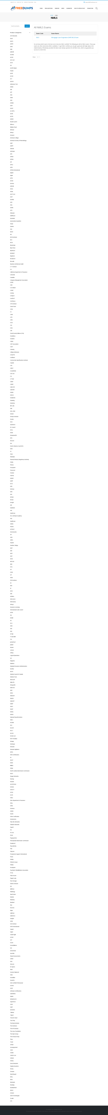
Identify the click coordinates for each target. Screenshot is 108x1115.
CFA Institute (13, 304)
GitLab (11, 499)
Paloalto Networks (14, 824)
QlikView (12, 889)
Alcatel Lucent (13, 121)
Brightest (12, 256)
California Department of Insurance (18, 272)
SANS (11, 921)
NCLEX (11, 733)
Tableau (12, 1012)
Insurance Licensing (15, 607)
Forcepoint (12, 467)
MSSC (11, 693)
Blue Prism (12, 248)
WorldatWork (13, 1087)
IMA (11, 593)
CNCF (11, 346)
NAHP (11, 709)
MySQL (12, 698)
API (11, 162)
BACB (11, 232)
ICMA (11, 572)
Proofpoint (12, 867)
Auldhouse (12, 215)
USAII (11, 1050)
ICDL (11, 567)
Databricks (12, 397)
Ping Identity (13, 846)
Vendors (57, 8)
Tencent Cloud (13, 1018)
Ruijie (11, 910)
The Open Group (14, 1034)
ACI (11, 65)
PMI (11, 848)
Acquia (11, 70)
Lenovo (12, 650)
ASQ (11, 205)
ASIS (11, 202)
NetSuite (12, 746)
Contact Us (20, 2)
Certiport (12, 295)
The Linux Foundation (15, 1031)
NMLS (11, 765)
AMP (11, 143)
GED (11, 486)
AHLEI (11, 108)
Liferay (11, 652)
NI (10, 757)
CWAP (11, 381)
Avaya (11, 223)
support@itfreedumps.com (91, 2)
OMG (11, 805)
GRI (11, 505)
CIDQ (11, 309)
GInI (11, 494)
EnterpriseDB (13, 435)
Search (27, 26)
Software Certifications (15, 991)
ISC (11, 620)
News (62, 8)
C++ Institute (13, 266)
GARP (11, 481)
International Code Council (16, 610)
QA (11, 886)
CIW (11, 330)
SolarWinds (12, 993)
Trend (11, 1042)
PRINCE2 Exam (14, 862)
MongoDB (12, 685)
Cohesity (12, 349)
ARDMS (12, 186)
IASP (11, 556)
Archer (11, 181)
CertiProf (12, 298)
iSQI (11, 631)
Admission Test (14, 84)
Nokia (11, 768)
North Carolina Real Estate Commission (19, 771)
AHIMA (12, 103)
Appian (11, 172)
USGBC (12, 1052)
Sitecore (12, 964)
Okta (11, 803)
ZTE (11, 1101)
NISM (11, 763)
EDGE (11, 432)
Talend (11, 1015)
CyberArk (12, 389)
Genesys (12, 489)
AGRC (11, 97)
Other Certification (14, 816)
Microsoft (12, 679)
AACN (11, 41)
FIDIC (11, 454)
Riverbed (12, 902)
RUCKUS (12, 907)
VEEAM (12, 1058)
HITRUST (12, 529)
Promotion (90, 8)
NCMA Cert (13, 736)
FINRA (11, 462)
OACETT (12, 789)
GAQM (11, 478)
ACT (11, 79)
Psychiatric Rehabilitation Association (19, 870)
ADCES (12, 81)
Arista (11, 189)
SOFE (11, 988)
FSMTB (12, 475)
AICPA (11, 116)
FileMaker (12, 457)
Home (41, 8)
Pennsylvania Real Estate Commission (19, 840)
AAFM (11, 44)
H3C (11, 510)
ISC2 (11, 623)
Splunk (11, 996)
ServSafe (12, 953)
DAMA (11, 392)
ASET (11, 197)
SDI (11, 948)
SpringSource (13, 999)
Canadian (12, 277)
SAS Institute (13, 924)
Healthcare (12, 521)
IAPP (11, 553)
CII (10, 312)
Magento (12, 661)
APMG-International (15, 170)
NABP (11, 703)
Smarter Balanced (14, 972)
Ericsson (12, 440)
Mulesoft (12, 695)
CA (10, 269)
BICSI (11, 242)
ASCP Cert (12, 194)
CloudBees (12, 336)
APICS (11, 164)
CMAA (11, 341)
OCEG (11, 792)
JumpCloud (12, 642)
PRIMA (11, 859)
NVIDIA (12, 787)
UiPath (11, 1044)
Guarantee (69, 8)
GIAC (11, 491)
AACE (11, 38)
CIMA (11, 314)
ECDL (11, 430)
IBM (11, 564)
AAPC (11, 46)
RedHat (12, 897)
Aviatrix (12, 226)
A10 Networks (13, 36)
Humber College (14, 545)
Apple (11, 175)
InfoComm (12, 599)
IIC (10, 588)
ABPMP (12, 52)
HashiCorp (12, 513)
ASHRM (12, 199)
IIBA (11, 585)
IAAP (11, 548)
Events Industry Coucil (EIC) (16, 446)
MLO (37, 37)
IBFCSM (12, 561)
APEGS (11, 159)
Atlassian (12, 213)
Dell (11, 408)
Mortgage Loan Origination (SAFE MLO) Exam (64, 37)
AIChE (11, 113)
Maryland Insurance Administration (18, 666)
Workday (12, 1085)
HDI (11, 518)
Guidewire (12, 508)
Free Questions (48, 8)
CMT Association (14, 344)
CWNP (11, 384)
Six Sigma (12, 967)
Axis (11, 229)
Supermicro (13, 1001)
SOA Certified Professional (16, 983)
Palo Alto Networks (15, 822)
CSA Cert (12, 373)
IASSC (11, 559)
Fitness (12, 465)
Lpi (11, 658)
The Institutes (13, 1026)
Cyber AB (12, 387)
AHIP (11, 105)
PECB (11, 835)
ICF (11, 569)
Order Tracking (28, 2)
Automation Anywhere (15, 221)
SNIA (11, 975)
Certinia (12, 293)
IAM (11, 550)
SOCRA (12, 985)
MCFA (11, 671)
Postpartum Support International (18, 854)
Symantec (12, 1009)
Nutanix (12, 781)
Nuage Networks (14, 776)
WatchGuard (13, 1074)
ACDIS (11, 57)
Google (12, 502)
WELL (11, 1077)
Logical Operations (14, 655)
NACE (11, 706)
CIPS (11, 317)
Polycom (12, 851)
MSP (11, 690)
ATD (11, 210)
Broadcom (12, 258)
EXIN (11, 448)
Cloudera (12, 338)
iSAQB (11, 618)
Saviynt (12, 929)
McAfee (12, 669)
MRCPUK (12, 687)
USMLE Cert (13, 1055)
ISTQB (11, 634)
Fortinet (12, 473)
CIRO (11, 320)
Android (12, 148)
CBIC (11, 285)
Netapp (12, 741)
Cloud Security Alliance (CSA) (17, 333)
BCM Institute (13, 237)
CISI (11, 325)
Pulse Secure (13, 875)
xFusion (12, 1093)
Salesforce (12, 916)
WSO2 (11, 1090)
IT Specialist (13, 636)
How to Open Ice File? (79, 8)
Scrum (11, 942)
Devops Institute (14, 416)
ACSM (11, 76)
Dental (11, 414)
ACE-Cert (12, 60)
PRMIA (11, 865)
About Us (13, 2)
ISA (11, 615)
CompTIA (12, 355)
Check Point (13, 306)
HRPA (11, 540)
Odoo (11, 797)
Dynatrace (12, 424)
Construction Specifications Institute (19, 360)
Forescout (12, 470)
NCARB (12, 722)
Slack (11, 969)
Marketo (12, 663)
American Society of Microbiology (18, 140)
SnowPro (12, 980)
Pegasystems (13, 838)
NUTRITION (13, 784)
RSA (11, 905)
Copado (12, 363)
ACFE (11, 62)
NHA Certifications (14, 754)
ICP (11, 575)
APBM (11, 156)
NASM (11, 714)
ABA (11, 49)
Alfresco (12, 124)
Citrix (11, 328)
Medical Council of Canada (16, 674)
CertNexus (12, 301)
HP (11, 534)
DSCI (11, 422)
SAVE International (14, 926)
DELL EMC (12, 411)
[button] (96, 8)
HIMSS (11, 524)
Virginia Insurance (14, 1066)
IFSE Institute (13, 580)
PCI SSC (12, 832)
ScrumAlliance (13, 945)
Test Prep (12, 1020)
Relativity (12, 899)
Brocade (12, 261)
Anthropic (12, 151)
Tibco (11, 1039)
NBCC (11, 720)
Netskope (12, 744)
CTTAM (12, 379)
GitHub (11, 497)
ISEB (11, 626)
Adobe (11, 87)
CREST (11, 368)
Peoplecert (12, 843)
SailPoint (12, 913)
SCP (11, 940)
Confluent (12, 357)
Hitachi (11, 526)
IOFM (11, 612)
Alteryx (12, 132)
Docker (12, 419)
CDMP (11, 290)
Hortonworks (13, 532)
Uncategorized (13, 1047)
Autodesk (12, 218)
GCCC (11, 483)
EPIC (11, 438)
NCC (11, 725)
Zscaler (12, 1098)
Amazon (12, 135)
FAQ (35, 2)
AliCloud (12, 130)
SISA (11, 961)
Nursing (12, 779)
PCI (11, 830)
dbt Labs (12, 406)
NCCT (11, 730)
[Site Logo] (22, 8)
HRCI (11, 537)
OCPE (11, 795)
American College (14, 138)
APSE (11, 178)
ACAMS (12, 54)
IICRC (11, 591)
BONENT (12, 253)
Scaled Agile (13, 934)
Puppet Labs (13, 878)
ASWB (11, 207)
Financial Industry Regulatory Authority (19, 459)
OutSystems (13, 819)
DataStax (12, 403)
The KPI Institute (14, 1028)
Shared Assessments (15, 956)
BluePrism (12, 250)
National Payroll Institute (16, 717)
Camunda (12, 274)
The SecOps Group (14, 1036)
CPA (11, 365)
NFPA (11, 752)
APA (11, 154)
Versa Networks (14, 1063)
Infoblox (12, 596)
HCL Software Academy (16, 516)
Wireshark (12, 1082)
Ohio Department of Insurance (17, 800)
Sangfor (12, 918)
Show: (34, 57)
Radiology (12, 891)
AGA (11, 95)
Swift (11, 1007)
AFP (11, 92)
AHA (11, 100)
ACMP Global (13, 68)
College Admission (14, 352)
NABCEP (12, 701)
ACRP (11, 73)
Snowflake (12, 977)
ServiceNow (13, 950)
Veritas (12, 1060)
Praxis (11, 856)
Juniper (11, 644)
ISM (11, 628)
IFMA (11, 577)
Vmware (12, 1071)
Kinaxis (12, 647)
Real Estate (13, 894)
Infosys (12, 604)
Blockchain (12, 245)
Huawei (12, 542)
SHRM (11, 958)
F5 (10, 451)
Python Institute (14, 883)
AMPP (11, 146)
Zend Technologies (14, 1095)
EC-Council (12, 427)
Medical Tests (13, 677)
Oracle (11, 814)
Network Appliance (14, 749)
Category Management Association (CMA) (19, 281)
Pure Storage (13, 881)
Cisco (11, 322)
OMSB (11, 811)
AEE (11, 89)
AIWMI (11, 119)
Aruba (11, 191)
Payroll (11, 827)
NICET (11, 760)
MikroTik (12, 682)
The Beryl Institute (14, 1023)
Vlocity (11, 1069)
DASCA (12, 395)
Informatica (13, 601)
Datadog (12, 400)
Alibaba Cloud (13, 127)
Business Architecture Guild (16, 264)
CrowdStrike (13, 371)
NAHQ (11, 712)
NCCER (12, 728)
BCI (11, 234)
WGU (11, 1079)
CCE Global (12, 287)
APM (11, 167)
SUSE (11, 1004)
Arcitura (12, 183)
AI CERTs (12, 111)
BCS (11, 240)
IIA (10, 583)
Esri (11, 443)
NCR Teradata (13, 738)
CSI (11, 376)
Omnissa (12, 808)
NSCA (11, 773)
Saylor (11, 932)
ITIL (11, 639)
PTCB (11, 873)
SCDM (11, 937)
